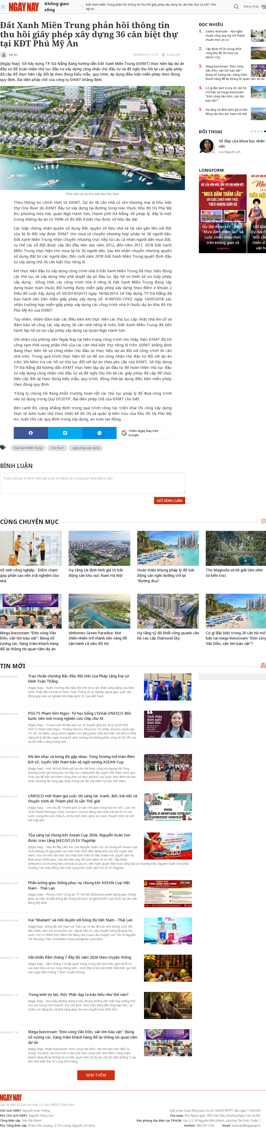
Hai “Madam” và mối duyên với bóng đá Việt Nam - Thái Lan (80, 919)
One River (57, 448)
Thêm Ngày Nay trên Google (143, 433)
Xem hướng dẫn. (160, 451)
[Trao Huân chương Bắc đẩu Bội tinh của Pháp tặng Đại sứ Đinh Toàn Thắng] (168, 686)
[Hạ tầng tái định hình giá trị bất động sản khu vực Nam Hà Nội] (99, 548)
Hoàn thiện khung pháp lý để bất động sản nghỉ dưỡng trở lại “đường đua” (166, 575)
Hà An (13, 55)
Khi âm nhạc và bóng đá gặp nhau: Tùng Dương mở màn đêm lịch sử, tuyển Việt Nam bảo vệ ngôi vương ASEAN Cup (81, 759)
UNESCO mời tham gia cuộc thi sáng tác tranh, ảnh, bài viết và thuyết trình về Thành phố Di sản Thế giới (82, 798)
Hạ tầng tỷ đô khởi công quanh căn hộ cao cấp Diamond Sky (168, 635)
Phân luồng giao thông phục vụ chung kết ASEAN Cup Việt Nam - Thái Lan (79, 885)
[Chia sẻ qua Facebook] (31, 433)
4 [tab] (263, 131)
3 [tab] (260, 131)
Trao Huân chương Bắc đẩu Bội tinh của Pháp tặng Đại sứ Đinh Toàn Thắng (78, 678)
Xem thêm (96, 1075)
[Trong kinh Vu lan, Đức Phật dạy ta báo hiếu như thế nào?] (168, 1005)
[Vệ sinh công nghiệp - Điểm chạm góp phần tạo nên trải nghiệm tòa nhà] (31, 548)
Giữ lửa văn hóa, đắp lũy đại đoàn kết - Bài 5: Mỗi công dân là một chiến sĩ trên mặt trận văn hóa (222, 237)
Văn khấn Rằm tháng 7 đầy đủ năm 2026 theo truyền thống (79, 957)
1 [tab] (252, 131)
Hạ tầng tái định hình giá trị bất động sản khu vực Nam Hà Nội (96, 572)
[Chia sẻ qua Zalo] (99, 433)
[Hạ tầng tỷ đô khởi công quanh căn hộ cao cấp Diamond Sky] (168, 611)
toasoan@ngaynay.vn (246, 1125)
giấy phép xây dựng (86, 448)
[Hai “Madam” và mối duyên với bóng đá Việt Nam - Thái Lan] (168, 930)
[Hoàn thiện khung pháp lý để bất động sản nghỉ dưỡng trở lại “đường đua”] (168, 548)
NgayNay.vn (24, 7)
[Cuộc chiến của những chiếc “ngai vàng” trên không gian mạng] (207, 146)
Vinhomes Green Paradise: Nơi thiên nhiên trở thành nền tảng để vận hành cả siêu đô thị (98, 638)
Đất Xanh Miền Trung (28, 448)
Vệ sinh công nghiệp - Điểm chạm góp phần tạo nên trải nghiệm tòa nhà (29, 575)
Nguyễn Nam (227, 157)
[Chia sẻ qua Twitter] (65, 433)
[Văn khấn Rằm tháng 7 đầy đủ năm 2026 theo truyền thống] (168, 968)
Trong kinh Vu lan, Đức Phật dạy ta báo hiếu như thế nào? (78, 994)
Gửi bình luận (169, 500)
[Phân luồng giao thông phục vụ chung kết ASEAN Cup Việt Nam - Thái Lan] (168, 893)
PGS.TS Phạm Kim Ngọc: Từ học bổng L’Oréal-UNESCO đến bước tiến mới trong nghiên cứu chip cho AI (79, 716)
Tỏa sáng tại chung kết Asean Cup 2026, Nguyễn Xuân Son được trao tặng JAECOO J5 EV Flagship (79, 837)
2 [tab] (256, 131)
